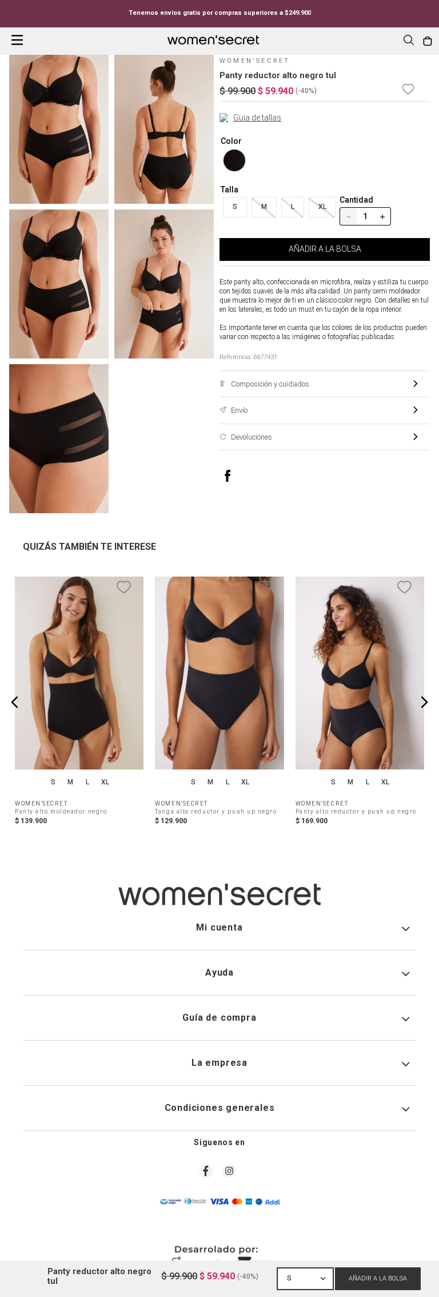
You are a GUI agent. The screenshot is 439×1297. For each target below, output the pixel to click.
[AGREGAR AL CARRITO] (378, 1278)
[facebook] (239, 476)
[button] (409, 41)
